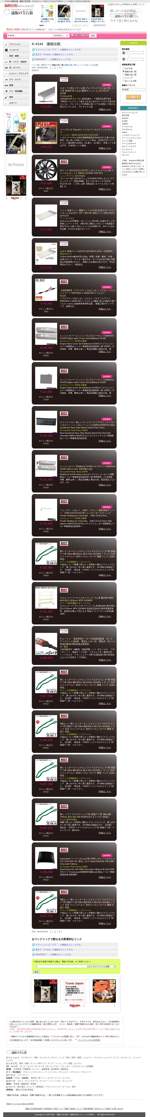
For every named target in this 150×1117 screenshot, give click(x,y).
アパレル (98, 1057)
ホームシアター (52, 1066)
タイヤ (50, 1078)
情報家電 (64, 1069)
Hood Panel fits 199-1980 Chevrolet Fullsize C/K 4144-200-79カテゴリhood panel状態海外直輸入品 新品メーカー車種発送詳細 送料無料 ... (87, 872)
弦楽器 (16, 1084)
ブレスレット (126, 1057)
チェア (51, 1063)
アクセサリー (27, 1057)
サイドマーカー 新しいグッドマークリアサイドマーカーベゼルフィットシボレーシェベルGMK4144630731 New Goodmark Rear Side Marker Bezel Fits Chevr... (87, 425)
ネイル (54, 1057)
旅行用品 (21, 1087)
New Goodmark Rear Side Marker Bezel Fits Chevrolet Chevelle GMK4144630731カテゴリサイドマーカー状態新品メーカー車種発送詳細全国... (87, 435)
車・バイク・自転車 (17, 62)
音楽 (11, 97)
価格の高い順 (70, 65)
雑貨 (79, 1057)
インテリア (14, 50)
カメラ (30, 1066)
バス (65, 1063)
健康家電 (45, 1069)
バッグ (61, 1057)
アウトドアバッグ (53, 1087)
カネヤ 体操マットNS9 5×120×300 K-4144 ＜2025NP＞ (87, 251)
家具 (21, 1063)
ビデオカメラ (78, 1066)
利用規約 (48, 1109)
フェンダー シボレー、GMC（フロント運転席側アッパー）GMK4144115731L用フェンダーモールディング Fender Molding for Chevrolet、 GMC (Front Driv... (87, 513)
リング (116, 1057)
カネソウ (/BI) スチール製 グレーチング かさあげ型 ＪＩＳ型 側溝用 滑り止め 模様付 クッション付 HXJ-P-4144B (87, 91)
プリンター (64, 1072)
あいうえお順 (91, 65)
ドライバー (75, 1072)
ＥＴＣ (58, 1078)
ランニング (67, 1081)
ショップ (81, 65)
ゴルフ (20, 1081)
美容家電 (55, 1069)
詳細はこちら (105, 109)
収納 (27, 1063)
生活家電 (17, 1069)
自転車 (33, 1078)
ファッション (15, 44)
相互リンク (58, 1109)
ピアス (10, 1060)
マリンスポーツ (31, 1081)
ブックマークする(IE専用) (89, 1040)
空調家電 (27, 1069)
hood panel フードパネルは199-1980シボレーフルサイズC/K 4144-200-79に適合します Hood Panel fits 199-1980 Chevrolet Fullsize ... (87, 861)
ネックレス (45, 1057)
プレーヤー (66, 1066)
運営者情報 (88, 1109)
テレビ (23, 1066)
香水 (68, 1057)
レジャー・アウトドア (18, 73)
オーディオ (39, 1066)
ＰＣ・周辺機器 (16, 91)
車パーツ (42, 1078)
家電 (11, 85)
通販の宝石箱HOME (33, 1109)
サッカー (44, 1081)
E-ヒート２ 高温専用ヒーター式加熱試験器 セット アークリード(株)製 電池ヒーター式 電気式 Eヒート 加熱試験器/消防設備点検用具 (89, 641)
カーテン (78, 1063)
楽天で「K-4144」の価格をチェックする (54, 54)
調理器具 (40, 1087)
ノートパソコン (50, 1072)
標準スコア (46, 65)
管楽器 (33, 1084)
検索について (76, 1109)
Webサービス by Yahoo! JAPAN (20, 1104)
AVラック (42, 1063)
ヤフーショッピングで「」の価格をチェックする (58, 49)
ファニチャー (23, 1075)
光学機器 (89, 1066)
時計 (36, 1057)
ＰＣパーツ (86, 1072)
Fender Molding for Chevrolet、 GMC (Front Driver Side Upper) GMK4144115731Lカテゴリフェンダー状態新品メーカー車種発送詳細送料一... (87, 523)
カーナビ (66, 1078)
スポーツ (13, 103)
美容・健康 (14, 56)
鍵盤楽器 (25, 1084)
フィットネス (55, 1081)
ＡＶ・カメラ (15, 79)
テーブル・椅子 (69, 1087)
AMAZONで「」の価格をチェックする (53, 59)
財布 (74, 1057)
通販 (67, 1109)
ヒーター (36, 1069)
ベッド (58, 1063)
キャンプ (30, 1087)
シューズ (107, 1057)
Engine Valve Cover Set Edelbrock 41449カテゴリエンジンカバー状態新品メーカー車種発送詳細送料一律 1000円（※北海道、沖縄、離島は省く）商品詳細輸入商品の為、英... (87, 346)
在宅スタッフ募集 (102, 1109)
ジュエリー (87, 1057)
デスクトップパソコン (32, 1072)
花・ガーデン (15, 67)
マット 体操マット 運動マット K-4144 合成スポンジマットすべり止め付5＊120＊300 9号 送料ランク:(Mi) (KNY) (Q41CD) (87, 213)
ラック (33, 1063)
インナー (137, 1057)
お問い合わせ (117, 1109)
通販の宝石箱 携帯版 (24, 1090)
